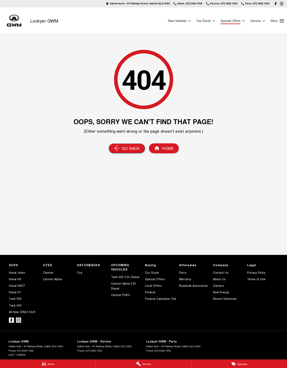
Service (255, 20)
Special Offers (230, 20)
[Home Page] (14, 20)
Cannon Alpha (52, 279)
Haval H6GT (17, 286)
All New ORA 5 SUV (22, 312)
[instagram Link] (281, 3)
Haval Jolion (17, 272)
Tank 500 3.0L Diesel (125, 277)
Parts (183, 272)
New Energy (221, 292)
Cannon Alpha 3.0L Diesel (123, 285)
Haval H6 (15, 279)
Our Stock (203, 20)
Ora (79, 272)
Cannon (48, 272)
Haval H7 (15, 292)
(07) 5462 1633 (25, 350)
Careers (218, 286)
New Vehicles (177, 20)
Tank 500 (15, 305)
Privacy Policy (256, 272)
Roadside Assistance (193, 286)
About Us (219, 279)
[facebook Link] (275, 3)
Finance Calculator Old (160, 299)
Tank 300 (15, 299)
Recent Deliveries (225, 299)
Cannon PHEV (120, 295)
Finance (150, 292)
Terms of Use (256, 279)
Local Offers (153, 286)
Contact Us (220, 272)
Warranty (185, 279)
